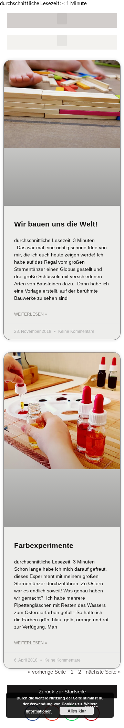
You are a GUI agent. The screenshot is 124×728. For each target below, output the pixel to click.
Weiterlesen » (30, 314)
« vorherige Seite (47, 672)
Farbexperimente (43, 545)
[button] (62, 18)
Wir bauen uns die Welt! (55, 224)
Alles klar (77, 711)
